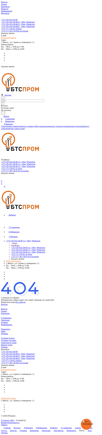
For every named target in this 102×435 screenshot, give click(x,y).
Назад (14, 243)
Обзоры (4, 347)
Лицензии (5, 320)
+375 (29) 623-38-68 (18, 24)
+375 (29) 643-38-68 (9, 20)
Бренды (4, 309)
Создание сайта (7, 420)
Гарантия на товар (9, 343)
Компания (5, 313)
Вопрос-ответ (7, 345)
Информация (6, 325)
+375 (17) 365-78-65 (14, 31)
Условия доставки (8, 340)
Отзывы (4, 322)
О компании (6, 318)
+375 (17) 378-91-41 (11, 29)
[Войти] (2, 179)
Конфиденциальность (10, 423)
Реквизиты (5, 329)
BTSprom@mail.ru (8, 38)
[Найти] (3, 113)
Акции (4, 311)
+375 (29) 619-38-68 (18, 26)
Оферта (4, 425)
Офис (3, 331)
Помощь (4, 334)
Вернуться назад (8, 302)
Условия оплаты (8, 338)
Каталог (4, 304)
